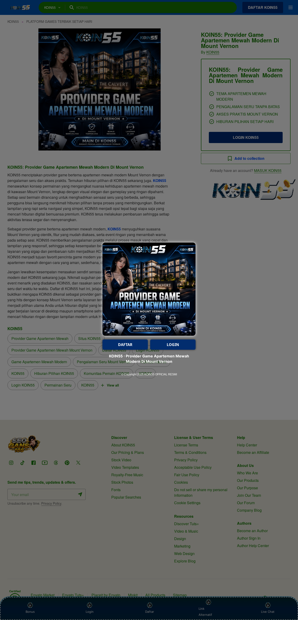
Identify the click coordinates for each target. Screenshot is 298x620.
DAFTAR (125, 344)
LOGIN (173, 344)
